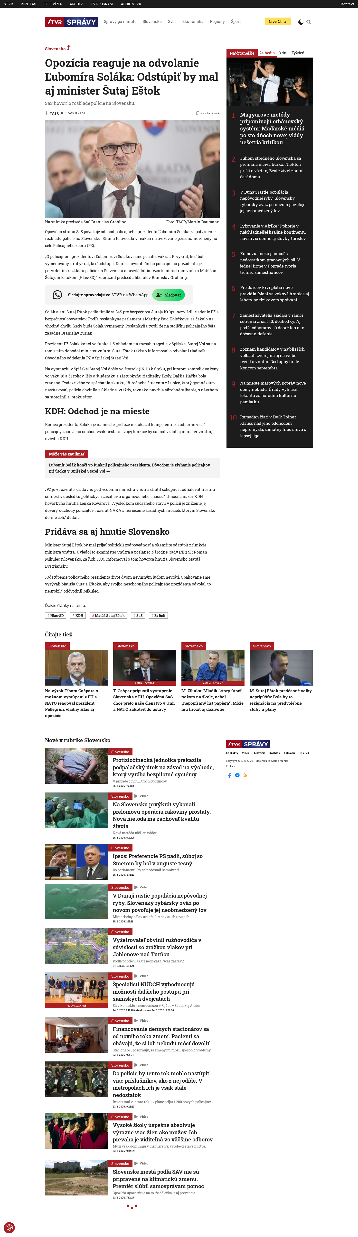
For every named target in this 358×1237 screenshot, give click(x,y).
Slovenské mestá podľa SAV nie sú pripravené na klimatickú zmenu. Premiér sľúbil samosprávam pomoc (158, 1176)
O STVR (304, 753)
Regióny (217, 21)
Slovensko (152, 21)
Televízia (53, 4)
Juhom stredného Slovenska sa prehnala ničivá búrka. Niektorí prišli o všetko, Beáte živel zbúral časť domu (272, 167)
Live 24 (275, 21)
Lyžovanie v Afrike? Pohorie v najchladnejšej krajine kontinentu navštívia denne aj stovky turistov (273, 232)
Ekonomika (193, 21)
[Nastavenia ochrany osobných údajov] (9, 1227)
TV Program (102, 4)
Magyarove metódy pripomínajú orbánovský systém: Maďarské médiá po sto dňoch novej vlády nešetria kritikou (272, 128)
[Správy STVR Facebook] (230, 777)
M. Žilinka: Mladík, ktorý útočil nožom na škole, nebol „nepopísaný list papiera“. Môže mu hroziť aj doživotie (212, 700)
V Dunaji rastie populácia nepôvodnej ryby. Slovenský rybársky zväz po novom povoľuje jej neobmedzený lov (272, 201)
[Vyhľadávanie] (309, 22)
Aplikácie (290, 753)
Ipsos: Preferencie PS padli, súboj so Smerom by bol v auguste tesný (158, 859)
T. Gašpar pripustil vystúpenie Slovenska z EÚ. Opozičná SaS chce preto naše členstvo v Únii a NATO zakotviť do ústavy (144, 700)
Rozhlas (28, 4)
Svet (172, 21)
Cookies (230, 766)
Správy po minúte (120, 21)
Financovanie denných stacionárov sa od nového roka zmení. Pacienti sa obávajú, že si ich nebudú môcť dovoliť (161, 1036)
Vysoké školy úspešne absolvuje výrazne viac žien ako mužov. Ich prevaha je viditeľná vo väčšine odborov (163, 1132)
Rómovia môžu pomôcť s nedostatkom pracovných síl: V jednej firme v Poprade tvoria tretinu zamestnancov (270, 263)
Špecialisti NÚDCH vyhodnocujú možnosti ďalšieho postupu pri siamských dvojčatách (154, 991)
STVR (8, 4)
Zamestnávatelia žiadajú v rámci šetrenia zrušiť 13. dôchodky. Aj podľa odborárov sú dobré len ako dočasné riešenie (272, 324)
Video (144, 796)
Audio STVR (131, 4)
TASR (54, 113)
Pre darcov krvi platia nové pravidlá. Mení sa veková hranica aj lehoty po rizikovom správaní (274, 294)
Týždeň (298, 52)
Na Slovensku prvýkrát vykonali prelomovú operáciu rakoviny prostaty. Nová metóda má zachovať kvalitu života (162, 815)
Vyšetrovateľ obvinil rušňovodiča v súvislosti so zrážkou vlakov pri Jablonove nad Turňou (157, 947)
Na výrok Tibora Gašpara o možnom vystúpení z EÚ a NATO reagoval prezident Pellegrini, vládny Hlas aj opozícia (71, 703)
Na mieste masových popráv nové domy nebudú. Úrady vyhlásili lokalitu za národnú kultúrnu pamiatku (273, 392)
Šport (236, 21)
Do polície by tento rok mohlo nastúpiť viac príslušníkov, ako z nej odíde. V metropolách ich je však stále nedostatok (161, 1084)
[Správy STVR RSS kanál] (245, 777)
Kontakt (347, 4)
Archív (76, 4)
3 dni (283, 52)
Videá (246, 753)
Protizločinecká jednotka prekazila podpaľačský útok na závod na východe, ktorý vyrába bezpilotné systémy (163, 767)
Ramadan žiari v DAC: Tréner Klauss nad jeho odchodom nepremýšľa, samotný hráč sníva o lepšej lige (273, 426)
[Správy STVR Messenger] (238, 777)
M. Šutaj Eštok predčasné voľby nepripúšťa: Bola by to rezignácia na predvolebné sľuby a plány (281, 700)
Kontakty (232, 753)
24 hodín (267, 52)
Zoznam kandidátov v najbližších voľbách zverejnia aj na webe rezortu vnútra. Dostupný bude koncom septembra (272, 358)
